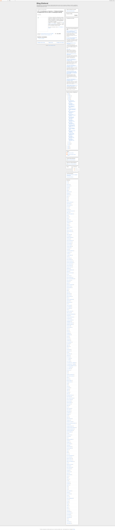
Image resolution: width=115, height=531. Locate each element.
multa (67, 383)
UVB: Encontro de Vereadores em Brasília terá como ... (71, 115)
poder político (68, 409)
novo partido (68, 387)
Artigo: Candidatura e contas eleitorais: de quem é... (71, 107)
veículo (68, 508)
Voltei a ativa (68, 49)
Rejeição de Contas (69, 464)
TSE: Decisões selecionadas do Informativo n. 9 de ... (71, 137)
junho (69, 98)
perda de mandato (69, 399)
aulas (67, 218)
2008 (68, 148)
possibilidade (68, 412)
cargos (68, 224)
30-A (67, 181)
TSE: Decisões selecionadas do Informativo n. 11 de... (71, 120)
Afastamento (68, 194)
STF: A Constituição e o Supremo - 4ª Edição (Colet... (71, 129)
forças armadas (69, 305)
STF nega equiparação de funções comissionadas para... (72, 109)
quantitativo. (68, 442)
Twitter (67, 505)
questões (68, 445)
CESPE (68, 228)
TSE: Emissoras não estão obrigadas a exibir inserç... (71, 118)
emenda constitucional (70, 299)
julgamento (68, 346)
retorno (68, 473)
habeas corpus (69, 312)
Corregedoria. (69, 252)
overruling (68, 392)
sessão (68, 476)
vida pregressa (69, 517)
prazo (67, 415)
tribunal (68, 502)
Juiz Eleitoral (68, 340)
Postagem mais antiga (60, 42)
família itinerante (69, 302)
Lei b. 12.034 (68, 361)
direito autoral (68, 275)
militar (67, 377)
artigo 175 (68, 212)
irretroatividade (69, 334)
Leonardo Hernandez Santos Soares (71, 155)
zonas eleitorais (69, 523)
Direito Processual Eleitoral (70, 278)
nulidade (68, 389)
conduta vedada (69, 244)
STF (67, 480)
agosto (68, 196)
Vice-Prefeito (68, 514)
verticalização (68, 511)
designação (68, 268)
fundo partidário (69, 308)
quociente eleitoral (69, 448)
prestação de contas (69, 421)
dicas (67, 274)
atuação (68, 216)
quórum (68, 449)
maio (69, 99)
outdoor (68, 390)
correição (68, 253)
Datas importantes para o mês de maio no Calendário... (71, 112)
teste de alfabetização (70, 498)
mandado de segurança (70, 374)
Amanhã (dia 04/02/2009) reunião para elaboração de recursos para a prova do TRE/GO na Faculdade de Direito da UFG (72, 72)
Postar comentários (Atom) (51, 45)
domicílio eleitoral (69, 287)
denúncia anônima (69, 265)
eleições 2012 (69, 293)
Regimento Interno (69, 458)
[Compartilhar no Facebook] (59, 33)
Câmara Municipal (69, 221)
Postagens (76, 168)
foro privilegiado (69, 306)
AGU (67, 197)
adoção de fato (69, 191)
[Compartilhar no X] (58, 33)
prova (67, 433)
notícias (68, 386)
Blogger (74, 529)
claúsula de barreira (69, 231)
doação (68, 283)
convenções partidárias (70, 250)
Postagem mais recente (41, 42)
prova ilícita (68, 436)
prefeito (68, 417)
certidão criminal (69, 227)
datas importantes (69, 259)
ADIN (67, 190)
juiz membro (68, 343)
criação (68, 256)
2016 (68, 93)
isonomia (68, 337)
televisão (68, 492)
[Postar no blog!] (57, 33)
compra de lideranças (70, 240)
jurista (67, 352)
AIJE (67, 199)
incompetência (69, 318)
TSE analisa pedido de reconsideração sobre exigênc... (71, 126)
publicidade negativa (69, 439)
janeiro (69, 144)
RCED (67, 452)
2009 (68, 147)
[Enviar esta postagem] (55, 33)
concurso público (69, 243)
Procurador (68, 424)
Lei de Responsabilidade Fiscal (71, 365)
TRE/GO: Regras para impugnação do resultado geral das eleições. (72, 85)
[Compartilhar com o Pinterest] (60, 33)
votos (67, 520)
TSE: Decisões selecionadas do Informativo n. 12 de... (71, 104)
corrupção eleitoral (69, 255)
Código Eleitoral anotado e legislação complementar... (71, 131)
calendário (68, 219)
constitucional (68, 247)
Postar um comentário (41, 38)
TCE (67, 486)
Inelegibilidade (69, 321)
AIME (67, 200)
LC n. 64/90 (68, 359)
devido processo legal (70, 272)
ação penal (68, 184)
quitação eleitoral (69, 446)
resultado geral (69, 471)
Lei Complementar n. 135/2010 (71, 362)
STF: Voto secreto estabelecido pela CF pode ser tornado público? (72, 38)
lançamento (68, 356)
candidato (68, 222)
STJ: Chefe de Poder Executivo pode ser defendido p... (71, 134)
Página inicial (51, 42)
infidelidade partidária (70, 324)
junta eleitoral (68, 349)
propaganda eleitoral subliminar (71, 427)
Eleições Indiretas (69, 296)
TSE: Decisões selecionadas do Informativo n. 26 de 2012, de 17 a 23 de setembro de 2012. (72, 80)
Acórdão (68, 187)
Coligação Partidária (69, 237)
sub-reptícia (68, 483)
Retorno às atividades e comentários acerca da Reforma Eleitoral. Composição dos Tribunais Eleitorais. (72, 31)
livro (67, 371)
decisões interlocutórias (70, 262)
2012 (68, 94)
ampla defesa (68, 203)
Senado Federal (69, 474)
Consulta (68, 249)
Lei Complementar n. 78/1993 (71, 364)
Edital (67, 290)
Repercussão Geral (69, 467)
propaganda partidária (70, 430)
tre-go (67, 499)
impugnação (68, 315)
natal (67, 384)
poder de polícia (69, 408)
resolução (68, 470)
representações (69, 468)
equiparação (68, 300)
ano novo (68, 206)
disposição (68, 281)
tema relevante (69, 493)
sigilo (67, 477)
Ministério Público (69, 380)
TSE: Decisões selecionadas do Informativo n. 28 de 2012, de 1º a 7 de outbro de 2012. (72, 60)
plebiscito (68, 405)
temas (67, 495)
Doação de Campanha (70, 284)
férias (67, 303)
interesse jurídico (69, 327)
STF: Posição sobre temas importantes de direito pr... (71, 101)
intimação (68, 331)
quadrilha (68, 440)
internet (68, 330)
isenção (68, 336)
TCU (67, 489)
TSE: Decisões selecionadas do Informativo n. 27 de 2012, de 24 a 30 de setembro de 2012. (72, 66)
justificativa (68, 355)
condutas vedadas (69, 246)
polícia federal (69, 411)
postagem (68, 414)
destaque (68, 271)
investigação (68, 333)
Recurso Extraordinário (70, 455)
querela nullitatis (69, 443)
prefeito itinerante (69, 418)
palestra (68, 393)
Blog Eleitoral (42, 3)
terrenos (68, 496)
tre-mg (67, 501)
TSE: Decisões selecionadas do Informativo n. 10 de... (71, 123)
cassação (68, 225)
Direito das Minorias (69, 277)
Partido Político (69, 396)
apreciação (68, 209)
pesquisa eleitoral (69, 402)
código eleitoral (69, 234)
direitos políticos (69, 280)
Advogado (68, 193)
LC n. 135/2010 (69, 358)
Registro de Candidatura (70, 461)
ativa (67, 215)
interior (68, 328)
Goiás (67, 309)
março (69, 143)
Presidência (68, 420)
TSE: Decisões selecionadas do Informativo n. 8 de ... (71, 140)
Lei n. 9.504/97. (69, 368)
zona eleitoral (68, 521)
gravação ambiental (69, 311)
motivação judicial (69, 381)
